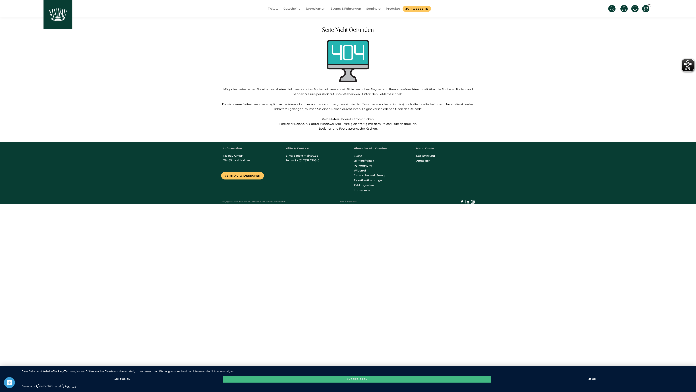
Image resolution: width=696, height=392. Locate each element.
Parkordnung (363, 165)
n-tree (354, 201)
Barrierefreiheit (364, 160)
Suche (358, 156)
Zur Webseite (416, 8)
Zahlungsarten (364, 185)
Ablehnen (122, 379)
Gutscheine (291, 8)
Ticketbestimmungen (369, 180)
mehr (591, 379)
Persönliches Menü (624, 8)
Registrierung (425, 156)
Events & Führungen (346, 8)
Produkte (393, 8)
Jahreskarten (315, 8)
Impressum (362, 190)
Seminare (373, 8)
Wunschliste (635, 8)
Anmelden (423, 160)
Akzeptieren (357, 379)
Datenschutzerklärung (369, 175)
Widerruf (360, 170)
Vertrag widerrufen (242, 175)
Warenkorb (648, 6)
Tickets (273, 8)
